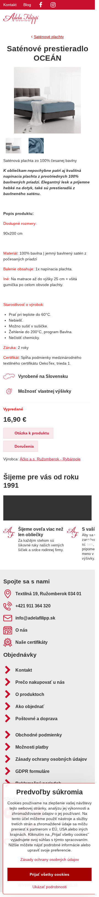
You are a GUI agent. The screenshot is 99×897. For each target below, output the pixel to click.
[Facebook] (40, 5)
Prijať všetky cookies (49, 874)
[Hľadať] (61, 18)
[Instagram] (53, 5)
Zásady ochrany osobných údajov (49, 859)
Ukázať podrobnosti (49, 887)
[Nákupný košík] (75, 18)
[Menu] (88, 18)
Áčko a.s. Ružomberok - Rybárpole (50, 459)
